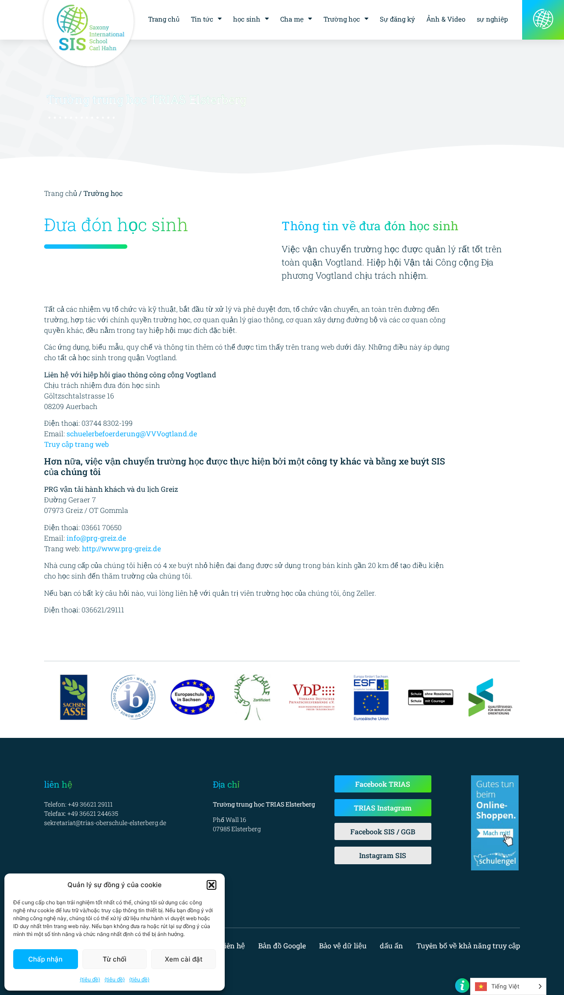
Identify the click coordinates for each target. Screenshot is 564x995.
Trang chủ (163, 19)
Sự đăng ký (397, 19)
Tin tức (202, 19)
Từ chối (114, 959)
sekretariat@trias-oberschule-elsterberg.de (105, 822)
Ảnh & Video (446, 19)
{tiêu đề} (90, 979)
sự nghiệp (492, 19)
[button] (211, 885)
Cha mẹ (292, 19)
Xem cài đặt (184, 959)
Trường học (341, 19)
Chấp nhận (45, 959)
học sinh (246, 19)
